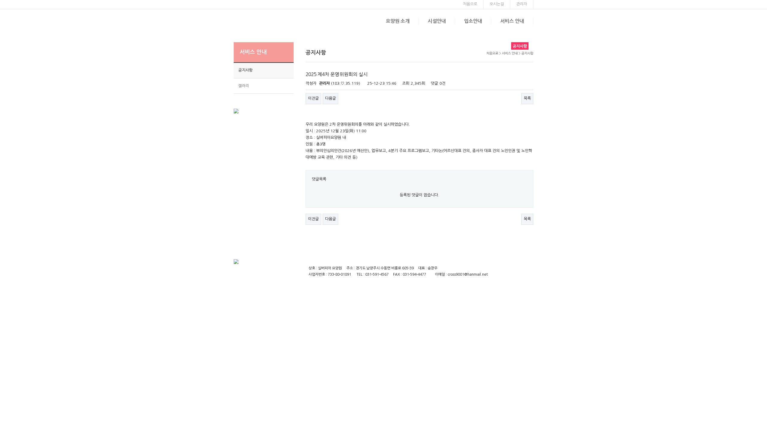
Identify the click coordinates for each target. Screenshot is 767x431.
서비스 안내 (512, 21)
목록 (527, 98)
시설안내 (437, 21)
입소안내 (473, 21)
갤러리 (243, 86)
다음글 (330, 98)
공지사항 (245, 70)
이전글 (313, 98)
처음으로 (470, 4)
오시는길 (497, 4)
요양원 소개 (398, 21)
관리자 (521, 4)
